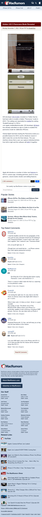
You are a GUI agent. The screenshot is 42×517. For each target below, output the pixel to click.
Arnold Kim (32, 28)
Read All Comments (21, 352)
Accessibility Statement (6, 511)
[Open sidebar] (40, 3)
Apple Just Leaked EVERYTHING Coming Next (22, 450)
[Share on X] (33, 181)
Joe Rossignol (25, 401)
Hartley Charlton (5, 415)
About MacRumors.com (11, 380)
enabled (29, 121)
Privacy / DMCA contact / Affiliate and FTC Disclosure (14, 508)
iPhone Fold (19, 8)
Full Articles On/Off (16, 514)
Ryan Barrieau (25, 422)
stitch (28, 142)
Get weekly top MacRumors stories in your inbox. (21, 186)
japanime (11, 231)
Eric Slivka (24, 394)
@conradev (16, 117)
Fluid (23, 514)
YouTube (7, 438)
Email (2, 398)
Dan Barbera (4, 422)
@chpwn (36, 125)
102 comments (7, 181)
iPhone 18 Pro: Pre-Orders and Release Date (23, 198)
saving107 (11, 331)
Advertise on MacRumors (12, 386)
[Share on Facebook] (37, 181)
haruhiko (10, 257)
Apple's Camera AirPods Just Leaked (19, 444)
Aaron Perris (24, 428)
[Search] (37, 3)
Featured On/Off (6, 514)
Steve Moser (4, 428)
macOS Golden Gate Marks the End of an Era (23, 207)
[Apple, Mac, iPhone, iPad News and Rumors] (14, 5)
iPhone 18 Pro (7, 8)
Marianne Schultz (25, 415)
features (33, 172)
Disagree (21, 253)
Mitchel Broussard (6, 408)
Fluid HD (27, 514)
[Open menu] (2, 3)
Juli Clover (4, 401)
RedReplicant (12, 269)
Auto (32, 514)
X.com (6, 398)
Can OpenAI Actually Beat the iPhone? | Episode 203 (23, 503)
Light (35, 514)
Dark (39, 514)
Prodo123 (11, 290)
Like (18, 253)
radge (9, 318)
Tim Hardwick (24, 408)
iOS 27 (29, 8)
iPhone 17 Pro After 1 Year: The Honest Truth (21, 468)
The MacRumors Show (15, 473)
